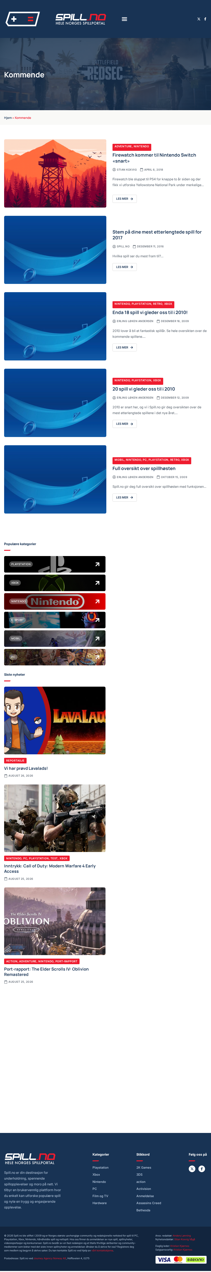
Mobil (119, 460)
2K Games (143, 1168)
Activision (143, 1189)
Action (12, 961)
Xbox (168, 304)
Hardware (100, 1203)
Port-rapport (66, 961)
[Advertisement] (55, 1019)
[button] (124, 19)
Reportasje (15, 760)
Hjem (8, 117)
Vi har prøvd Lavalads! (26, 768)
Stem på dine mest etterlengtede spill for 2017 (157, 234)
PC (145, 460)
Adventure (123, 146)
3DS (139, 1175)
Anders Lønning (182, 1235)
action (140, 1182)
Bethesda (143, 1210)
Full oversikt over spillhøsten (144, 468)
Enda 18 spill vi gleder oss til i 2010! (150, 312)
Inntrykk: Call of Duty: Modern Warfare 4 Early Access (50, 868)
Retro (157, 304)
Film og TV (100, 1196)
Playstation (141, 304)
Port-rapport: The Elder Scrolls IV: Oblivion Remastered (46, 971)
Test (54, 858)
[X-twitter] (198, 19)
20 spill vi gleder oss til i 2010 (144, 388)
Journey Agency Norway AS (50, 1258)
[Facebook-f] (205, 19)
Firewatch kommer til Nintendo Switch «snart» (154, 157)
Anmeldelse (145, 1196)
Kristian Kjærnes (179, 1246)
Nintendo (141, 146)
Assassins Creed (148, 1203)
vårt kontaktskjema (102, 1250)
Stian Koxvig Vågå (184, 1239)
